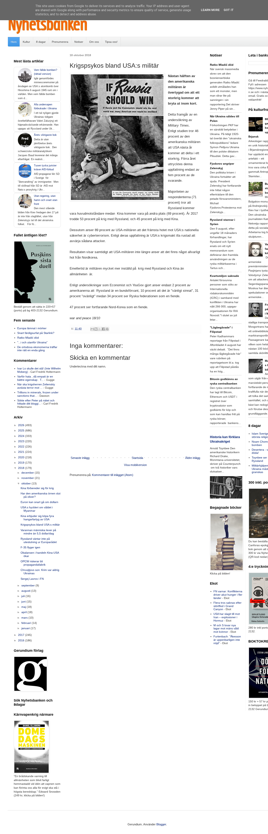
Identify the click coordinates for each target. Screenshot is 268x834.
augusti (26, 590)
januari (26, 628)
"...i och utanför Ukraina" (32, 342)
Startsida (137, 457)
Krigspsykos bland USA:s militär (40, 524)
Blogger (161, 824)
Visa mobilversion (135, 465)
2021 (21, 451)
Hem (14, 41)
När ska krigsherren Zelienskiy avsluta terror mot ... (36, 386)
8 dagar (41, 41)
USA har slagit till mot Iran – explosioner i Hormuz (226, 617)
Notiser (78, 41)
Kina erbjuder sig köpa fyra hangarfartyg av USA (37, 517)
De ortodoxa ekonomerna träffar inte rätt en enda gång (37, 348)
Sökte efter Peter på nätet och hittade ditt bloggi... (36, 402)
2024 (21, 436)
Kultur (26, 41)
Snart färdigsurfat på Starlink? (35, 333)
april (24, 612)
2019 (21, 462)
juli (23, 596)
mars (24, 617)
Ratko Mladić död (28, 337)
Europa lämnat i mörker (31, 328)
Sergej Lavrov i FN (32, 578)
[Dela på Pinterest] (107, 329)
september (28, 585)
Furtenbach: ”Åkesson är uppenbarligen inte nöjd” (227, 640)
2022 (21, 446)
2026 (21, 425)
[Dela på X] (100, 329)
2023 (21, 441)
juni (23, 601)
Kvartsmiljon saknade (224, 275)
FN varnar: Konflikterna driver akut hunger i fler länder (227, 595)
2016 (21, 640)
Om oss (94, 41)
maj (24, 606)
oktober (26, 483)
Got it (229, 10)
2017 (21, 634)
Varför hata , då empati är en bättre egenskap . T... (35, 378)
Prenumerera (60, 41)
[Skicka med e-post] (92, 329)
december (28, 472)
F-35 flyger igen (30, 547)
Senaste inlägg (80, 457)
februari (26, 622)
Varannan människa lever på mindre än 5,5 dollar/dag (38, 532)
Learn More (210, 10)
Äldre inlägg (192, 457)
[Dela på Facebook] (103, 329)
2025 (21, 430)
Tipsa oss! (111, 41)
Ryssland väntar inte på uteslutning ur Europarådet (39, 540)
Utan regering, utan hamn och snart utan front (45, 199)
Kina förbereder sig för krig (37, 488)
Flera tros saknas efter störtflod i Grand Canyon (227, 606)
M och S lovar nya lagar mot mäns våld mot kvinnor (226, 628)
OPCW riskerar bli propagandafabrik (33, 563)
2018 (21, 467)
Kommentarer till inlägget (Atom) (112, 475)
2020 (21, 457)
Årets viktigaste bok (45, 134)
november (28, 477)
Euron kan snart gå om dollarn (39, 502)
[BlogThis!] (96, 329)
